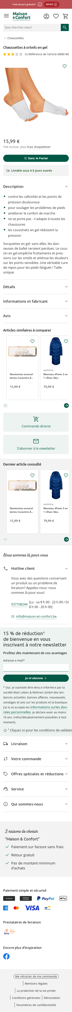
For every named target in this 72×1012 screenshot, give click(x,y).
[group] (36, 94)
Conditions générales (26, 998)
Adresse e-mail (13, 660)
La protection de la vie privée (36, 991)
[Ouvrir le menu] (6, 16)
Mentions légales (36, 983)
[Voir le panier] (65, 16)
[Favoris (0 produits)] (56, 16)
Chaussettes (15, 38)
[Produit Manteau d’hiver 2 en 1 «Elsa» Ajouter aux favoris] (66, 341)
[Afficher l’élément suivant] (66, 405)
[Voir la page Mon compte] (46, 16)
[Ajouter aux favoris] (64, 66)
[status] (31, 27)
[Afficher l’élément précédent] (5, 405)
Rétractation (52, 998)
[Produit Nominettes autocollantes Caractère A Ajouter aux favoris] (32, 341)
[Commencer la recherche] (65, 27)
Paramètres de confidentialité (36, 1005)
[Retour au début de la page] (68, 984)
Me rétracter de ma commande (36, 976)
